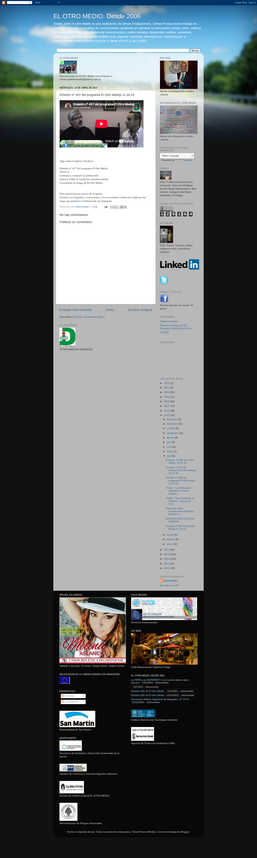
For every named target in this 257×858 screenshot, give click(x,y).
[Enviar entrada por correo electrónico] (105, 206)
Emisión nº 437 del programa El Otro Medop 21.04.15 (181, 470)
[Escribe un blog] (115, 207)
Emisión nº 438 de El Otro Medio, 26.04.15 (180, 461)
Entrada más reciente (75, 310)
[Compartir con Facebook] (122, 207)
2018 (167, 401)
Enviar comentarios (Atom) (90, 317)
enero (170, 544)
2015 (167, 415)
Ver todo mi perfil (169, 585)
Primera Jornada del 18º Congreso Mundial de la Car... (176, 327)
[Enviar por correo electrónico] (112, 207)
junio (170, 447)
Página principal (169, 321)
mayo (170, 451)
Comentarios (71, 701)
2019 (167, 397)
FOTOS (164, 332)
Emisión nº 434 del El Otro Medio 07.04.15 (180, 527)
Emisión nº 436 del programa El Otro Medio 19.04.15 (180, 480)
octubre (171, 428)
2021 (167, 387)
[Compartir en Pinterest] (125, 207)
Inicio (110, 310)
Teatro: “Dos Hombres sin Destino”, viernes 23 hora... (180, 501)
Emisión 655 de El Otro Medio (147, 695)
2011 (167, 563)
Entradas (69, 696)
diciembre (172, 419)
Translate (187, 160)
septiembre (173, 433)
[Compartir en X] (118, 207)
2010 (167, 568)
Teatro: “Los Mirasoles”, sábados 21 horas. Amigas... (179, 491)
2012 (167, 559)
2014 (167, 549)
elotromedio (170, 580)
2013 (167, 554)
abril (169, 456)
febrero (171, 539)
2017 (167, 406)
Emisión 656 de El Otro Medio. (148, 691)
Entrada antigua (140, 310)
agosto (171, 437)
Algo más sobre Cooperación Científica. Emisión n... (180, 511)
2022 (167, 383)
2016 (167, 410)
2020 (167, 392)
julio (169, 442)
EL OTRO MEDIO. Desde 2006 (97, 16)
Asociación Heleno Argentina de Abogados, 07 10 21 (160, 699)
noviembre (173, 424)
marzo (170, 534)
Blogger (185, 832)
